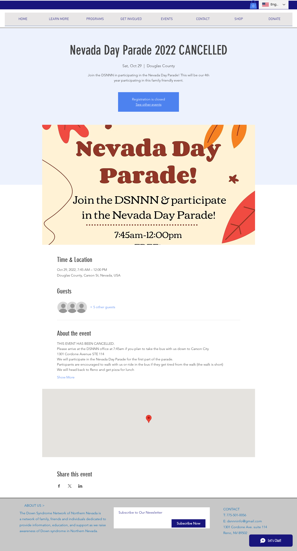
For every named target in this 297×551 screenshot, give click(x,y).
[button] (253, 4)
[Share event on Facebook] (59, 486)
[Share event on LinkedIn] (80, 486)
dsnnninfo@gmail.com (244, 521)
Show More (66, 377)
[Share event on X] (70, 486)
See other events (149, 104)
